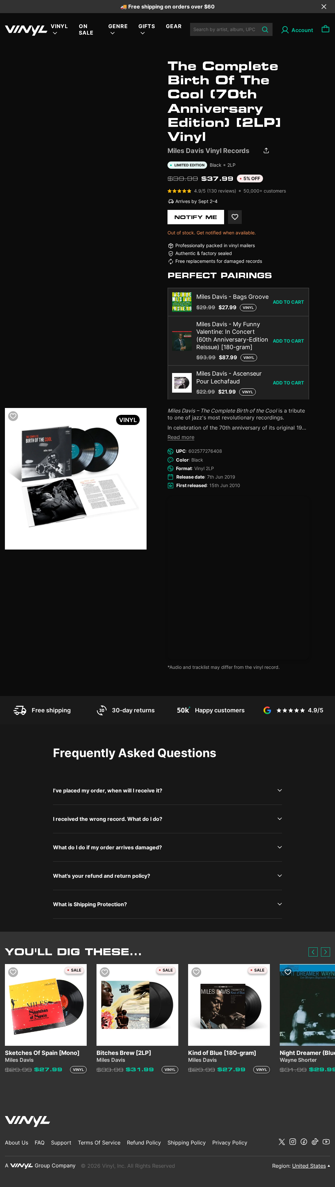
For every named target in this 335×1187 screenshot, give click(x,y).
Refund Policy (144, 1142)
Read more (181, 437)
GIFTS (146, 26)
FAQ (39, 1142)
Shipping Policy (187, 1142)
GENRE (118, 26)
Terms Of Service (99, 1142)
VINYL (59, 26)
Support (61, 1142)
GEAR (174, 26)
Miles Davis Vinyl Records (208, 151)
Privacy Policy (229, 1142)
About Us (16, 1142)
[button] (313, 952)
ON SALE (86, 29)
